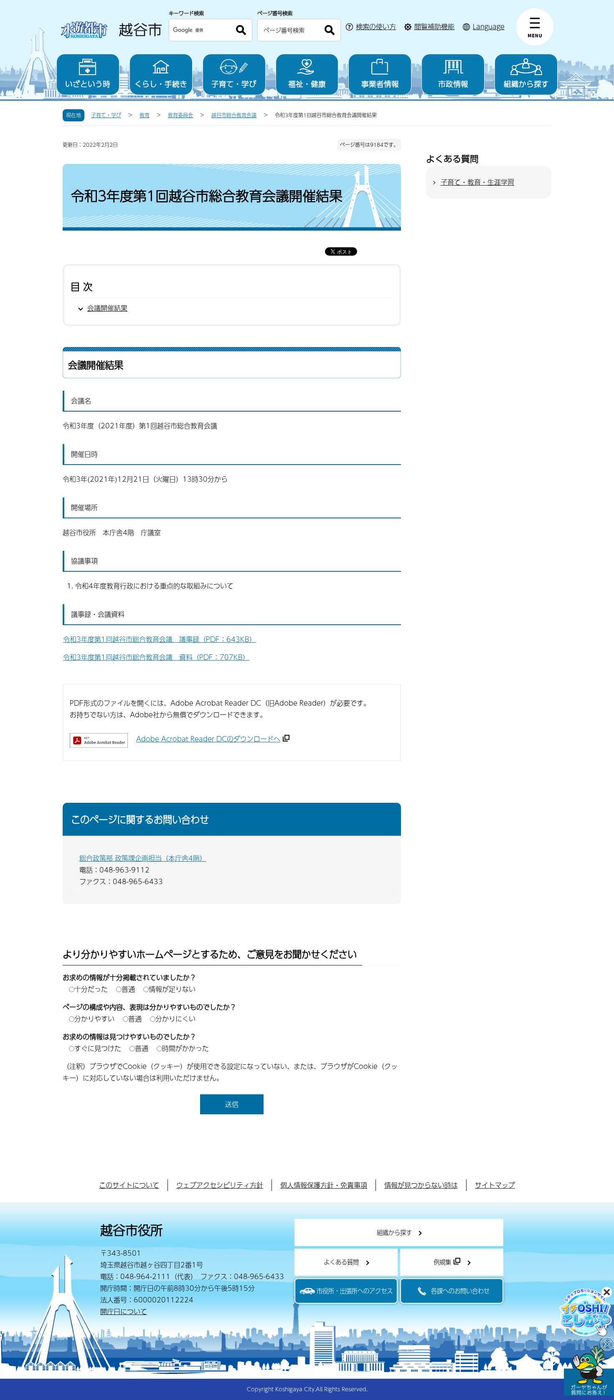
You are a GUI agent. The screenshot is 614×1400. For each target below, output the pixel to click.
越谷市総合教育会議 (233, 115)
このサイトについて (129, 1185)
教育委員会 (180, 115)
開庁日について (123, 1311)
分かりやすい (94, 1018)
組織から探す (526, 83)
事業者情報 (380, 83)
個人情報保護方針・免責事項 (323, 1185)
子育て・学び (233, 83)
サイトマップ (495, 1185)
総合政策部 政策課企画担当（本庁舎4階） (142, 858)
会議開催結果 (107, 308)
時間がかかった (185, 1048)
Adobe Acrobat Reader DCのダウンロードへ (208, 739)
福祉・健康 (307, 83)
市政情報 (453, 83)
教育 (145, 115)
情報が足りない (172, 989)
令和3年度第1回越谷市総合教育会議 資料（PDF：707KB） (156, 657)
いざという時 (87, 83)
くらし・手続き (160, 83)
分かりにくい (175, 1018)
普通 (128, 989)
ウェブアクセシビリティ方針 (219, 1185)
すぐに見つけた (97, 1048)
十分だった (91, 989)
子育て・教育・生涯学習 (477, 182)
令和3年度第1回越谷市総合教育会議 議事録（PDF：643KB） (159, 639)
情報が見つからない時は (421, 1185)
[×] (589, 1371)
